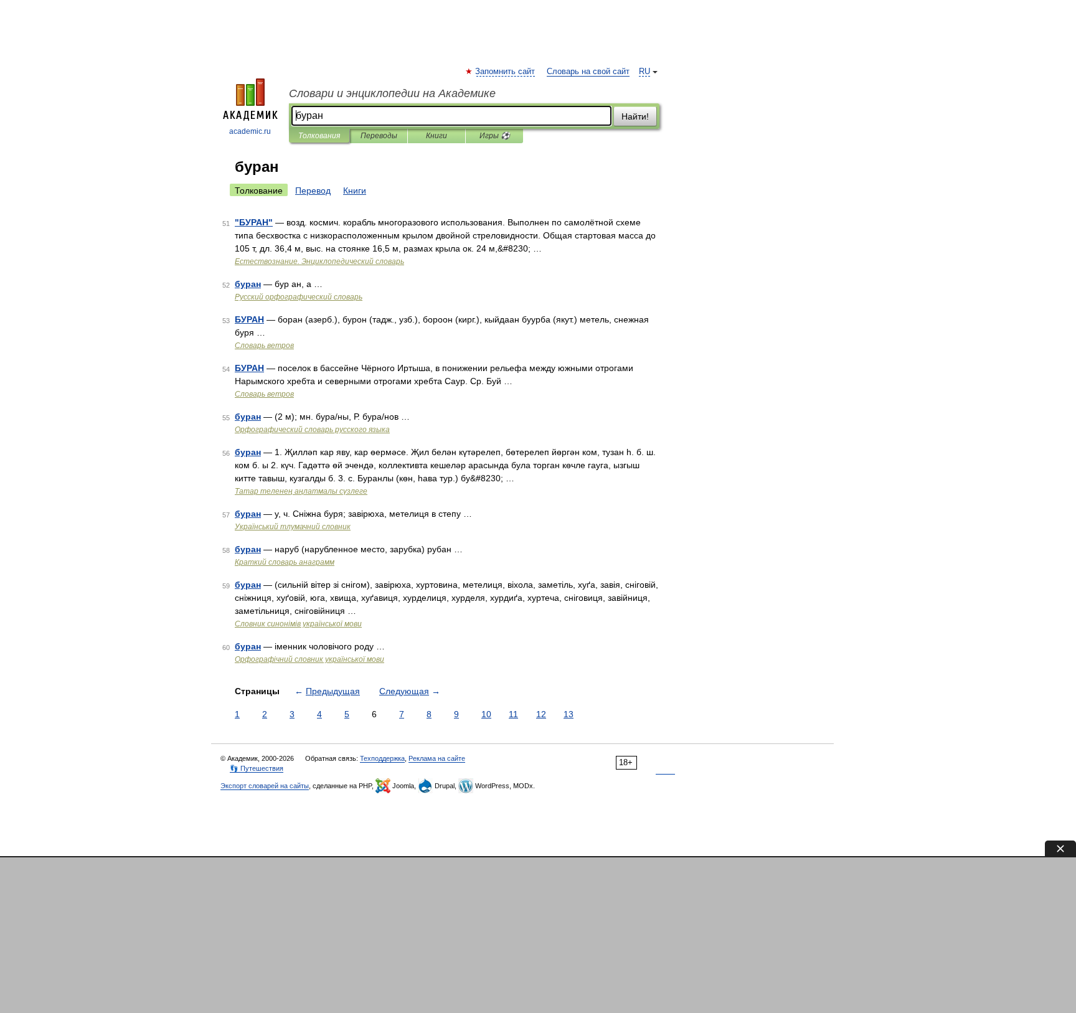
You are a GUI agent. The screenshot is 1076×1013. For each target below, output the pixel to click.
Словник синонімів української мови (298, 624)
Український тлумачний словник (293, 526)
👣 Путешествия (256, 768)
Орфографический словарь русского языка (312, 429)
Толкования (319, 135)
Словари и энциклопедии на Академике (392, 93)
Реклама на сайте (436, 758)
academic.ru (250, 131)
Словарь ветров (264, 345)
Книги (436, 135)
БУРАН (249, 319)
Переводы (379, 135)
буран (248, 284)
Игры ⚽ (494, 135)
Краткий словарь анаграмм (284, 562)
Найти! (635, 116)
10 (486, 714)
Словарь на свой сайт (588, 71)
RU (644, 71)
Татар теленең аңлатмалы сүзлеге (301, 491)
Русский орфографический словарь (298, 297)
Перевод (313, 191)
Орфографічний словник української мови (309, 659)
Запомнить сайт (505, 71)
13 (568, 714)
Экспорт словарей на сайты (264, 785)
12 (541, 714)
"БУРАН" (254, 222)
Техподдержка (382, 758)
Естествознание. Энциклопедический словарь (319, 261)
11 (513, 714)
